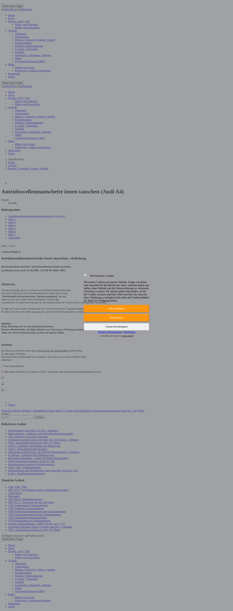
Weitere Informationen (110, 332)
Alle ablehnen (116, 317)
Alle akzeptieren (117, 308)
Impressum (129, 332)
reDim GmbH (127, 336)
